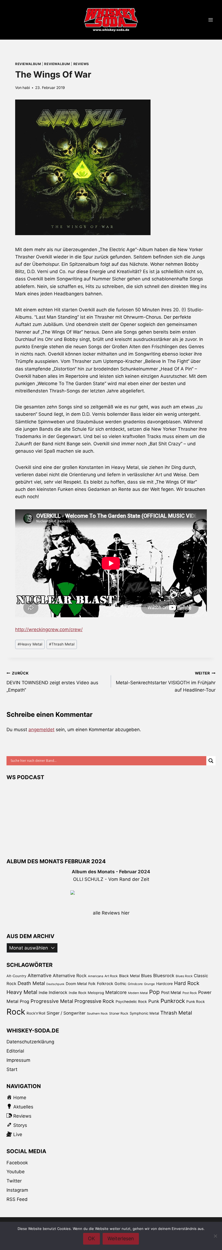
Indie (43, 992)
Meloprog (96, 992)
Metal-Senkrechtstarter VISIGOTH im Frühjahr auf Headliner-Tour (166, 682)
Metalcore (116, 992)
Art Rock (111, 976)
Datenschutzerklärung (30, 1041)
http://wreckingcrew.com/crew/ (49, 629)
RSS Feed (17, 1199)
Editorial (15, 1051)
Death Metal (31, 983)
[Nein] (215, 1236)
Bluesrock (163, 975)
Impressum (18, 1060)
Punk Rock (195, 1001)
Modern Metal (138, 993)
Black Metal (129, 975)
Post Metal (171, 992)
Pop (154, 992)
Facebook (17, 1162)
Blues (146, 975)
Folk (92, 983)
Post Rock (189, 993)
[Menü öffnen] (210, 20)
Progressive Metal (52, 1001)
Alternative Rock (70, 975)
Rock (15, 1011)
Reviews (81, 64)
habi (26, 87)
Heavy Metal (30, 644)
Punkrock (173, 1001)
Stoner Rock (118, 1013)
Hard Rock (186, 983)
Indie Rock (77, 992)
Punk (153, 1001)
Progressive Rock (94, 1001)
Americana (95, 976)
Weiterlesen (120, 1238)
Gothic (120, 983)
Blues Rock (184, 976)
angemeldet (41, 729)
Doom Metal (76, 983)
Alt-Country (16, 976)
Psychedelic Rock (131, 1001)
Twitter (14, 1181)
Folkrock (105, 983)
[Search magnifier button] (211, 760)
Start (11, 1069)
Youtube (15, 1171)
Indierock (58, 992)
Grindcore (135, 984)
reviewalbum (28, 64)
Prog (24, 1001)
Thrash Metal (61, 644)
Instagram (17, 1190)
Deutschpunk (55, 984)
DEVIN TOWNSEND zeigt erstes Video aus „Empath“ (52, 682)
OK (91, 1238)
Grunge (149, 984)
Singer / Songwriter (66, 1013)
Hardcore (164, 983)
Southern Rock (97, 1013)
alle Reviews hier (111, 913)
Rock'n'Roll (36, 1013)
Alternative (39, 975)
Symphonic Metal (144, 1013)
